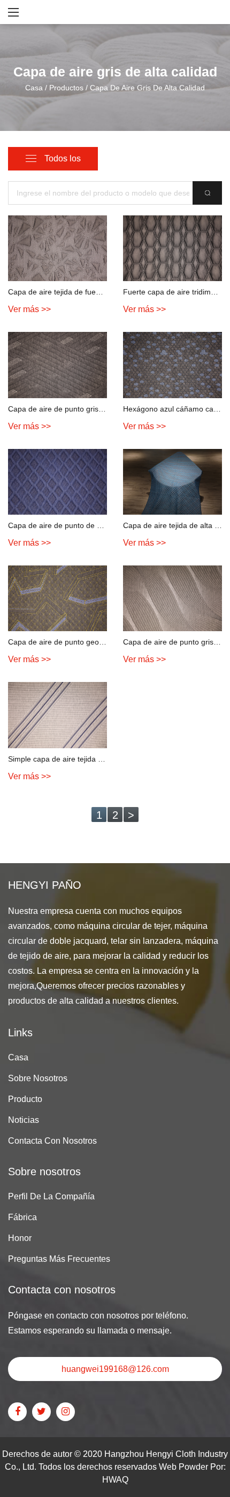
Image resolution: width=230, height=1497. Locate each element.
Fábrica (22, 1217)
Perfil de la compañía (51, 1196)
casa (18, 1057)
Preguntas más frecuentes (59, 1258)
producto (25, 1099)
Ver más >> (29, 309)
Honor (20, 1238)
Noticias (23, 1119)
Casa (34, 87)
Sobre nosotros (37, 1078)
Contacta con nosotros (52, 1140)
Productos (66, 87)
